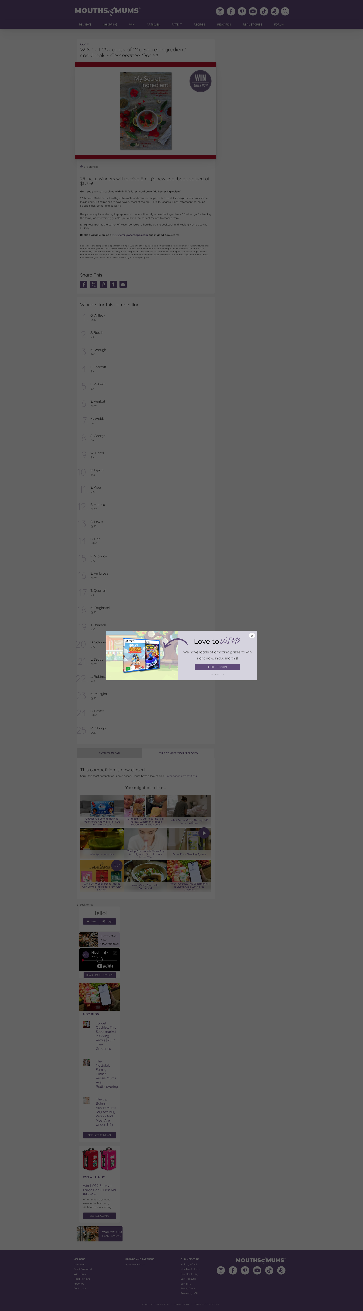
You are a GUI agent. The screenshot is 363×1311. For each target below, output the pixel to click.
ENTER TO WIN (217, 667)
